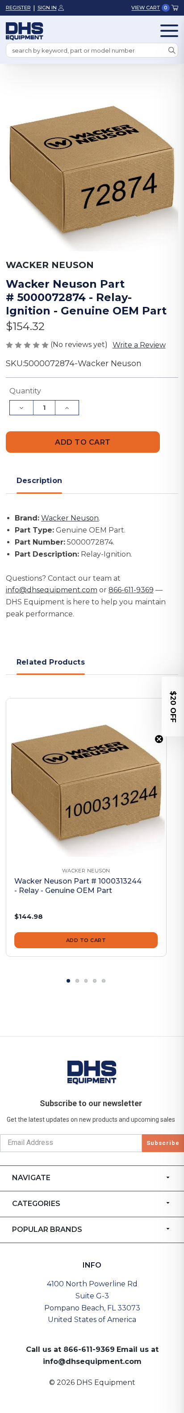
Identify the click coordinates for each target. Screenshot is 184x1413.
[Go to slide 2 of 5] (77, 981)
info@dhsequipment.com (51, 590)
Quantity (25, 391)
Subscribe (163, 1143)
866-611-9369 (131, 590)
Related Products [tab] (51, 662)
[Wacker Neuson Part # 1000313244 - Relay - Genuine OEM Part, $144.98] (86, 778)
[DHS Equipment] (92, 1072)
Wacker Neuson (70, 518)
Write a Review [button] (139, 345)
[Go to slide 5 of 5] (103, 981)
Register (18, 7)
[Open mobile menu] (169, 31)
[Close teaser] (159, 739)
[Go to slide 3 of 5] (86, 981)
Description (39, 480)
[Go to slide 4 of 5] (94, 981)
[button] (173, 706)
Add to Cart (86, 940)
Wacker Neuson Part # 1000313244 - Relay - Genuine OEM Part (78, 886)
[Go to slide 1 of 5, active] (68, 981)
